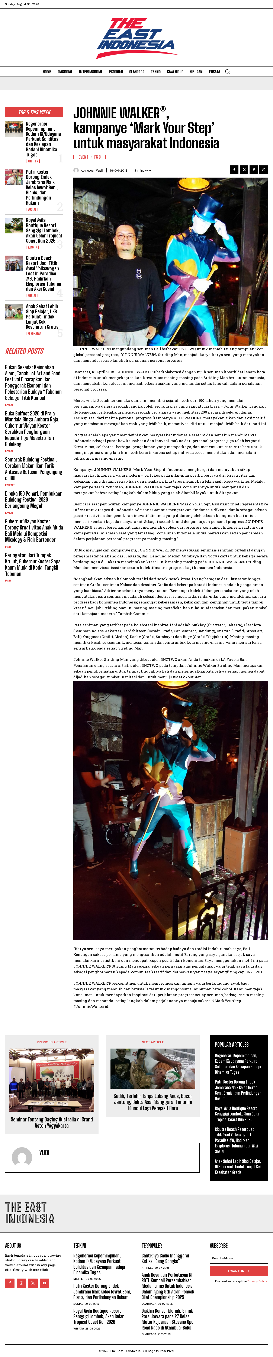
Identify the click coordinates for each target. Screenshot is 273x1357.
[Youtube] (44, 1283)
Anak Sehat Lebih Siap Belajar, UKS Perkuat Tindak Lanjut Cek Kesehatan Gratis (42, 317)
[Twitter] (244, 169)
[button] (227, 71)
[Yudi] (77, 170)
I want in (236, 1271)
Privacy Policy (257, 1281)
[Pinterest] (254, 169)
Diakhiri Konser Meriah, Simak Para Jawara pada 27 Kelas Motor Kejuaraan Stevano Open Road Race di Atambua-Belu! (169, 1319)
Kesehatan (35, 333)
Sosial (32, 209)
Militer (33, 161)
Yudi (99, 170)
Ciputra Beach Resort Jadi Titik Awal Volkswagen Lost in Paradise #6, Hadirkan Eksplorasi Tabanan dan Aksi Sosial (44, 273)
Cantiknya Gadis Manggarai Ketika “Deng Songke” (165, 1258)
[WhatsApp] (263, 169)
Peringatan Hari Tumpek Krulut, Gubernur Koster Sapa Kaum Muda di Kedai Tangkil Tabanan (33, 564)
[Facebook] (234, 169)
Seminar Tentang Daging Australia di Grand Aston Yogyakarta (52, 1123)
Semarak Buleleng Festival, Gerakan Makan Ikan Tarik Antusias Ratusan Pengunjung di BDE (33, 468)
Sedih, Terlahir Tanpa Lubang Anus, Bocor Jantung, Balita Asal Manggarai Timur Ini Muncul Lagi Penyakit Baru (153, 1102)
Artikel (147, 1267)
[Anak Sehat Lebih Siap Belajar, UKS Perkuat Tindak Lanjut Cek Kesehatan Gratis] (14, 312)
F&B (8, 546)
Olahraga (149, 1303)
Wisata (32, 247)
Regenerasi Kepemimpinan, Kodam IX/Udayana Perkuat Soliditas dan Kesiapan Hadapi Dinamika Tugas (43, 139)
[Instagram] (21, 1283)
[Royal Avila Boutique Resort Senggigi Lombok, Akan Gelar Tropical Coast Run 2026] (14, 225)
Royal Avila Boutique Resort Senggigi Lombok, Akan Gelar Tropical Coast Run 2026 (44, 230)
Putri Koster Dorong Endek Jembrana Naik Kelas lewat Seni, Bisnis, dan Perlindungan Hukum (42, 187)
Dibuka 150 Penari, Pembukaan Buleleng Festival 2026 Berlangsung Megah (33, 499)
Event (10, 404)
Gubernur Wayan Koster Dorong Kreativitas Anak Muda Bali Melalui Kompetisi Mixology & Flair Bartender (34, 530)
